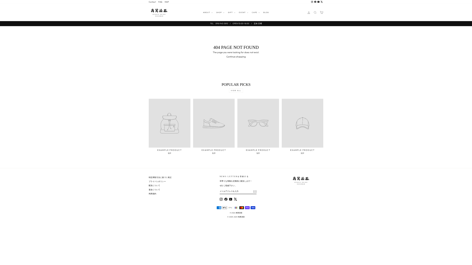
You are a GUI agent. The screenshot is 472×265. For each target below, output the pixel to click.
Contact (152, 2)
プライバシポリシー (157, 181)
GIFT (230, 12)
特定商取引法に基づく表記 (160, 177)
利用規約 (152, 193)
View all (236, 90)
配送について (154, 185)
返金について (154, 189)
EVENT (242, 12)
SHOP (219, 12)
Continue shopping (236, 56)
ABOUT (207, 12)
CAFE (255, 12)
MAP (167, 2)
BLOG (266, 12)
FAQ (160, 2)
